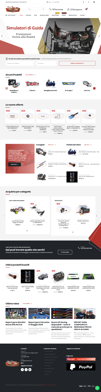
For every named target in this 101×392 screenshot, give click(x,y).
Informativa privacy (49, 368)
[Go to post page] (16, 313)
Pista (43, 219)
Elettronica (58, 219)
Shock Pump (87, 175)
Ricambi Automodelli (10, 125)
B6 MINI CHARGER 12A (83, 221)
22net (44, 385)
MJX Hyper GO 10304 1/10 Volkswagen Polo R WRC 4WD (43, 288)
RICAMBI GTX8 (81, 162)
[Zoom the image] (12, 361)
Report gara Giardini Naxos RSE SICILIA (15, 323)
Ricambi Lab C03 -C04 (33, 125)
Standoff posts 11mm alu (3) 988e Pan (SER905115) (43, 128)
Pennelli (73, 125)
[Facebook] (83, 2)
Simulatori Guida (44, 15)
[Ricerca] (43, 9)
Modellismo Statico (14, 91)
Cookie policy (48, 371)
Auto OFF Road (18, 219)
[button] (94, 88)
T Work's (32, 90)
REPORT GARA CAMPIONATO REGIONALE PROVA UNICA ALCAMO (82, 326)
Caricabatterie (81, 219)
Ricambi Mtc (62, 162)
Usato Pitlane (55, 14)
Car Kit (40, 219)
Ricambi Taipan (48, 125)
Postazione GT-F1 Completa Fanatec (57, 176)
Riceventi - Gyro (88, 125)
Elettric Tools (81, 175)
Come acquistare (49, 351)
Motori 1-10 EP (58, 285)
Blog (50, 2)
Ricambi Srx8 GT (17, 125)
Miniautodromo (73, 15)
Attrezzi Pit (73, 285)
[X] (88, 2)
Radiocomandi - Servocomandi (67, 219)
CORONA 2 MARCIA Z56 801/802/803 (28, 127)
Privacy (54, 385)
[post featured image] (14, 83)
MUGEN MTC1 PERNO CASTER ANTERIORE (58, 164)
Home (21, 15)
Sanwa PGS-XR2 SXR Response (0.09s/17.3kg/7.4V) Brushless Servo (63, 223)
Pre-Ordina (74, 121)
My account (47, 365)
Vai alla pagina (65, 252)
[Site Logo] (13, 9)
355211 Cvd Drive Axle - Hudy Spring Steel (89, 164)
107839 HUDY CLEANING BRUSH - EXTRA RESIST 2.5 (73, 127)
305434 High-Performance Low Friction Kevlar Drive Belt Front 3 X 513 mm (58, 129)
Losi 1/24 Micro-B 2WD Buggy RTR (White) (18, 221)
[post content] (12, 116)
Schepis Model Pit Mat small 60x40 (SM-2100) (88, 287)
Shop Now (14, 164)
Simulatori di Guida (24, 28)
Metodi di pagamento (50, 354)
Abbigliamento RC (50, 90)
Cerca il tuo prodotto (77, 63)
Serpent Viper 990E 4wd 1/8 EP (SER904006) (37, 221)
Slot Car (87, 90)
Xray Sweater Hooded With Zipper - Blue (89, 152)
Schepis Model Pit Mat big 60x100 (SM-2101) (73, 287)
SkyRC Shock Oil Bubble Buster (86, 176)
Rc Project (68, 90)
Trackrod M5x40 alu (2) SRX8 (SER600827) (12, 127)
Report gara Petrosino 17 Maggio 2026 (38, 323)
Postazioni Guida (51, 175)
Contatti (82, 15)
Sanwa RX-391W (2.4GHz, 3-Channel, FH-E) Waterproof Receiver (88, 128)
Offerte (64, 14)
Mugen (49, 162)
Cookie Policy (49, 385)
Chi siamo (28, 15)
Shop (35, 15)
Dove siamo (56, 2)
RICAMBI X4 (62, 125)
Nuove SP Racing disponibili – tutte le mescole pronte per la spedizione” (61, 326)
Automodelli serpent (34, 219)
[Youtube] (94, 2)
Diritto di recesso (49, 362)
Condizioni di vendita (50, 360)
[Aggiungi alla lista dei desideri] (17, 111)
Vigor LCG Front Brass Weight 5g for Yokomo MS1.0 (61, 152)
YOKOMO (49, 150)
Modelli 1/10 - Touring (43, 285)
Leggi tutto (38, 216)
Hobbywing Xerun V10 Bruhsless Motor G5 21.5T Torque (58, 288)
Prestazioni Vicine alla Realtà (23, 35)
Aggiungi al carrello (13, 121)
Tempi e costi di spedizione (51, 357)
